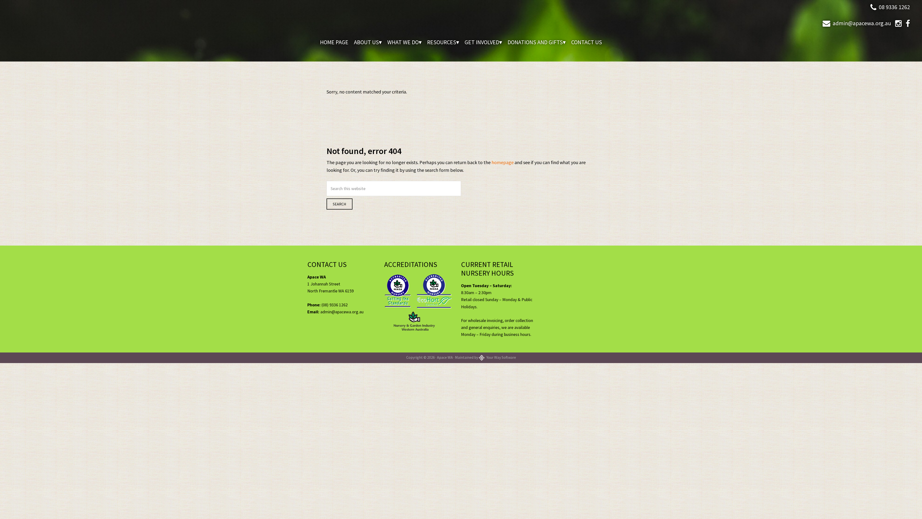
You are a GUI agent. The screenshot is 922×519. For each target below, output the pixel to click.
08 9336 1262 (894, 7)
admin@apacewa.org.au (862, 23)
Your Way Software (501, 357)
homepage (502, 162)
